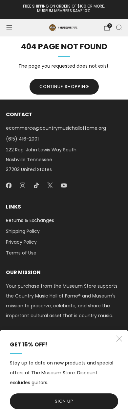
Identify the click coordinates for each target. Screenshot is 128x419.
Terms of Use (21, 253)
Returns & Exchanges (30, 220)
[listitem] (64, 9)
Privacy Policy (21, 242)
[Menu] (9, 27)
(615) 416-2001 (22, 139)
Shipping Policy (23, 231)
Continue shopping (64, 86)
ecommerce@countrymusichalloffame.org (56, 128)
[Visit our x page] (50, 185)
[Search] (119, 27)
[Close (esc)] (119, 338)
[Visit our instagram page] (22, 185)
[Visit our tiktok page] (36, 185)
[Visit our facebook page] (8, 185)
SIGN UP (64, 401)
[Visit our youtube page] (64, 185)
